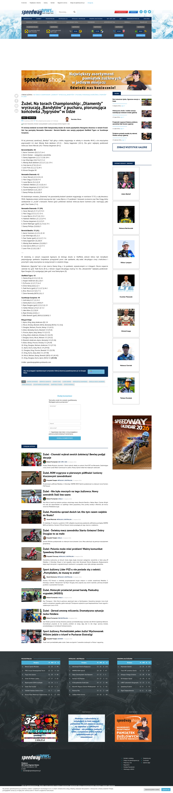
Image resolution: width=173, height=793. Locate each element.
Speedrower (91, 22)
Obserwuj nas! (98, 372)
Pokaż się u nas (127, 763)
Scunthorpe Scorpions (41, 384)
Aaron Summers (32, 382)
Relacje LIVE (143, 22)
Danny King (57, 382)
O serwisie (24, 2)
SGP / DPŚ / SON (111, 18)
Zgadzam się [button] (166, 789)
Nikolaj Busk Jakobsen (96, 382)
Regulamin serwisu (62, 2)
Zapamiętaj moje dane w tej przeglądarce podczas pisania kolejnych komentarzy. (63, 433)
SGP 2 (120, 18)
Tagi (23, 382)
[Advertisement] (86, 55)
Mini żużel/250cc (52, 22)
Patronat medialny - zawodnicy (124, 163)
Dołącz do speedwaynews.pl (77, 2)
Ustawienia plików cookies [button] (152, 789)
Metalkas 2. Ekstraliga (78, 18)
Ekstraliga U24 (63, 18)
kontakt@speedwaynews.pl (32, 771)
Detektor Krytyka (109, 22)
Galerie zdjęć (146, 763)
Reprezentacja (28, 18)
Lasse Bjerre (67, 382)
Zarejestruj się (147, 758)
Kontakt (53, 2)
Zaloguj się (90, 2)
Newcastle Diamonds (80, 382)
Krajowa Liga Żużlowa (95, 18)
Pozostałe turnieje (31, 22)
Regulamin (126, 765)
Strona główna (26, 95)
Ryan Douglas (27, 384)
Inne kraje (146, 18)
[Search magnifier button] (74, 11)
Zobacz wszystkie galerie (132, 147)
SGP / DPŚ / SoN (62, 462)
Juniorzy (38, 18)
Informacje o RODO (128, 769)
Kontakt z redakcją (128, 758)
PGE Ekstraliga (50, 18)
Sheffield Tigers (56, 384)
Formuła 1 (127, 22)
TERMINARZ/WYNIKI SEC (133, 18)
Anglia (24, 118)
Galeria (117, 93)
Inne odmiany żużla (72, 22)
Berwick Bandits (45, 382)
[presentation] (18, 31)
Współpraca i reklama (35, 2)
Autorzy (46, 2)
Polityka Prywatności (129, 767)
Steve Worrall (69, 384)
